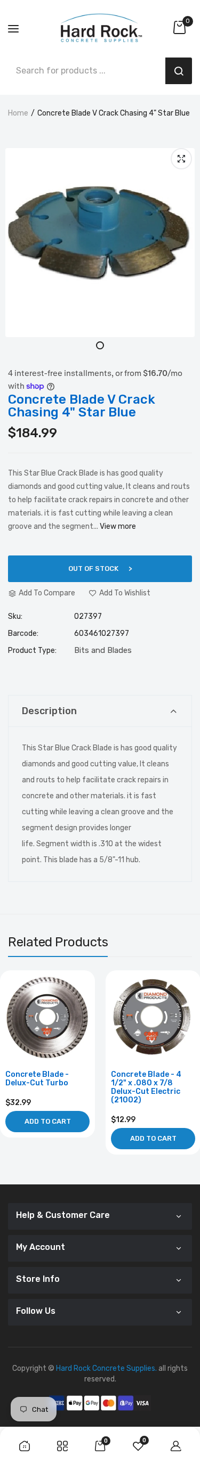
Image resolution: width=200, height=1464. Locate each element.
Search (178, 71)
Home (18, 113)
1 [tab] (100, 345)
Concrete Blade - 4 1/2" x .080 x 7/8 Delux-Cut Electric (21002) (146, 1087)
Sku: (15, 616)
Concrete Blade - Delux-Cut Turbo (37, 1078)
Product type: (32, 651)
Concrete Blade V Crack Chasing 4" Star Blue (81, 406)
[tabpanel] (100, 242)
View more (118, 526)
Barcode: (23, 633)
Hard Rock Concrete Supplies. (106, 1368)
